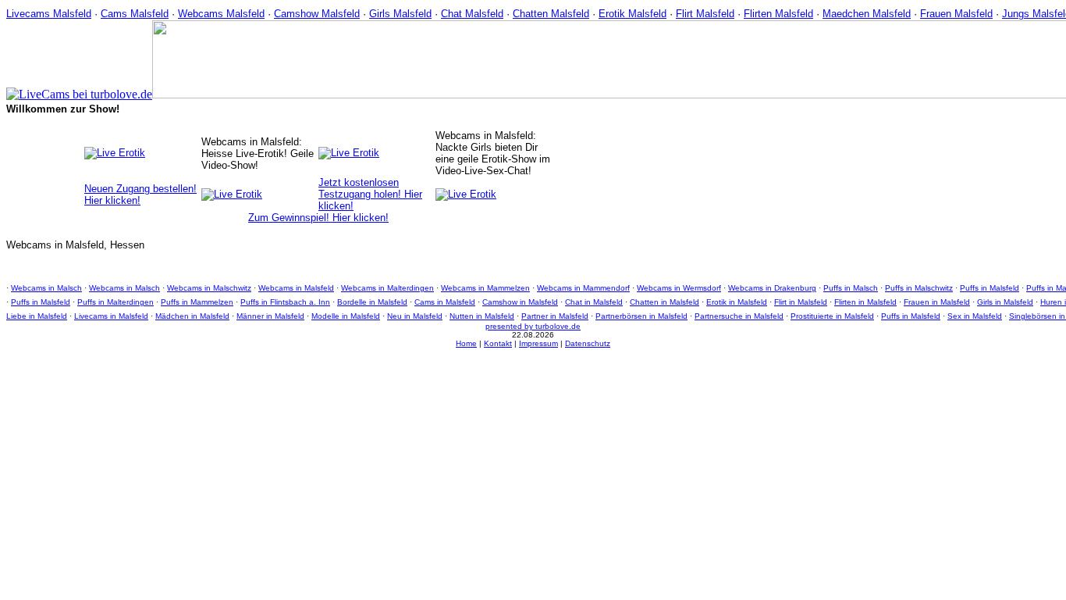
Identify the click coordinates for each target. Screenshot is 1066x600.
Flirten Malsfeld (778, 14)
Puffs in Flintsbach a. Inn (285, 302)
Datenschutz (587, 343)
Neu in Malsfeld (414, 316)
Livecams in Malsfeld (111, 316)
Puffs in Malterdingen (115, 302)
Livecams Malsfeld (48, 14)
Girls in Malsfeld (1005, 302)
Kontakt (498, 343)
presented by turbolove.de (533, 326)
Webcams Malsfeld (221, 14)
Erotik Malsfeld (632, 14)
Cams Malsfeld (135, 14)
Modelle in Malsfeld (345, 316)
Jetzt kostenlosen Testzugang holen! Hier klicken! (370, 194)
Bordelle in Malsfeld (372, 302)
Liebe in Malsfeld (36, 316)
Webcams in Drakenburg (772, 288)
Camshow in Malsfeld (520, 302)
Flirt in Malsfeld (800, 302)
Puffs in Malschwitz (919, 288)
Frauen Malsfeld (956, 14)
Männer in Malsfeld (270, 316)
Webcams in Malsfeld (296, 288)
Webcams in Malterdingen (387, 288)
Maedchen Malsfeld (867, 14)
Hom (464, 343)
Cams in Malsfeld (444, 302)
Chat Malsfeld (472, 14)
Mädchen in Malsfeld (192, 316)
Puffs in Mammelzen (197, 302)
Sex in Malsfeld (974, 316)
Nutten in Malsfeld (481, 316)
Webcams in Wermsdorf (679, 288)
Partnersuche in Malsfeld (739, 316)
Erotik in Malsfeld (736, 302)
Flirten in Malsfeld (865, 302)
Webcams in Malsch (46, 288)
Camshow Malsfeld (317, 14)
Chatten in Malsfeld (664, 302)
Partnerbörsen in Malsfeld (641, 316)
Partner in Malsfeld (554, 316)
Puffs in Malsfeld (989, 288)
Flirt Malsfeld (705, 14)
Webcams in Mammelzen (485, 288)
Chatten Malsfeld (551, 14)
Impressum (538, 343)
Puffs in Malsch (850, 288)
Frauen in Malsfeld (937, 302)
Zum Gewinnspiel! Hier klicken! (318, 217)
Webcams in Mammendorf (583, 288)
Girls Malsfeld (400, 14)
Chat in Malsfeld (594, 302)
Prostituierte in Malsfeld (832, 316)
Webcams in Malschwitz (209, 288)
